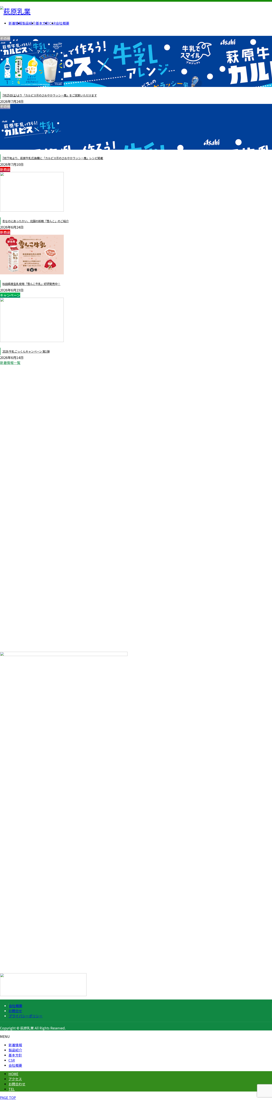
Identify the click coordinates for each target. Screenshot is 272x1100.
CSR (11, 1060)
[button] (136, 362)
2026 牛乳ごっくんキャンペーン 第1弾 (26, 351)
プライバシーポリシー (25, 1015)
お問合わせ (17, 1083)
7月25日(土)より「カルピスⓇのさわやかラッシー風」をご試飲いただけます (49, 95)
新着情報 (15, 1044)
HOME (13, 1073)
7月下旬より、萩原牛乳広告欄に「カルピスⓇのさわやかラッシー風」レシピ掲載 (52, 158)
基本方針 (15, 1055)
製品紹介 (15, 1050)
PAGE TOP (8, 1097)
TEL (11, 1089)
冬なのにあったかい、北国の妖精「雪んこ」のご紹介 (35, 221)
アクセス (15, 1078)
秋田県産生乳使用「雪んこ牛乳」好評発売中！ (31, 284)
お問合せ (15, 1010)
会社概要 (15, 1005)
